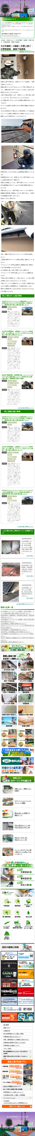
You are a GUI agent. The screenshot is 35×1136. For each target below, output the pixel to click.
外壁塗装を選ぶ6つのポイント (12, 1036)
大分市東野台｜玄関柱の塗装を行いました (14, 623)
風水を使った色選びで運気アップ (22, 814)
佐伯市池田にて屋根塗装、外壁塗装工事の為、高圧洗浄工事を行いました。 (27, 569)
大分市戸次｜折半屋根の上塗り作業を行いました (16, 632)
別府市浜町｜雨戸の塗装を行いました (13, 642)
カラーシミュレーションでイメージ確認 (23, 802)
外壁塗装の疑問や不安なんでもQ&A (14, 1042)
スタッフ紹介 (7, 1048)
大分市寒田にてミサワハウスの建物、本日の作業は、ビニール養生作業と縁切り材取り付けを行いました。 (27, 547)
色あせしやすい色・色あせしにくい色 (21, 839)
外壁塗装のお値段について (11, 1045)
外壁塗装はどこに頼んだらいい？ (13, 1092)
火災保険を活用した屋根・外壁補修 (14, 1095)
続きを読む (30, 555)
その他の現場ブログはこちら (25, 604)
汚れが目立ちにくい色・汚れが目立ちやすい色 (23, 826)
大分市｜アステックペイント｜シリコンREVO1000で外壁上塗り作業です (17, 626)
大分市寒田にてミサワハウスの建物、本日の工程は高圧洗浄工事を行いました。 (27, 591)
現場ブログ (10, 40)
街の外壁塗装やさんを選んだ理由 (13, 1033)
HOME (3, 40)
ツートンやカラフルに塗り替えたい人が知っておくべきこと (23, 852)
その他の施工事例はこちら (26, 408)
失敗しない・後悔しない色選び (23, 790)
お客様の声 (6, 1031)
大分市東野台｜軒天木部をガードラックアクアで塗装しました (17, 635)
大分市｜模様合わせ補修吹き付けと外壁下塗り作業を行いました (17, 639)
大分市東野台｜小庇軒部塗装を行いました (14, 629)
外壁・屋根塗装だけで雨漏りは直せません (16, 1039)
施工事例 (6, 1025)
